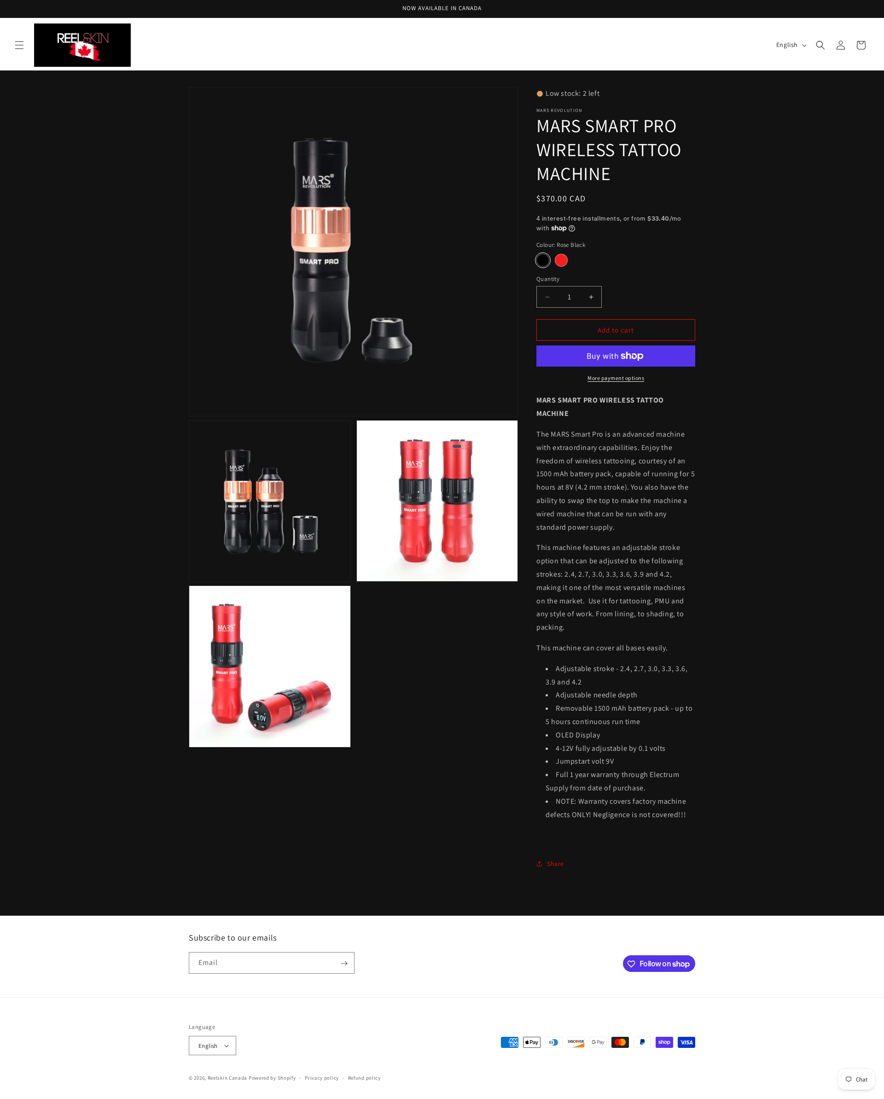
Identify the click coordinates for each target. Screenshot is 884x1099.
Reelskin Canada (228, 1078)
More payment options (615, 377)
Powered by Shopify (272, 1078)
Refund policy (364, 1078)
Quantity (547, 279)
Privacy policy (322, 1078)
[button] (19, 45)
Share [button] (555, 863)
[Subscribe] (344, 963)
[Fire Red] (561, 260)
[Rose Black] (542, 260)
